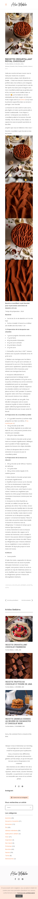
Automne (8, 818)
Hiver (7, 837)
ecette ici (23, 99)
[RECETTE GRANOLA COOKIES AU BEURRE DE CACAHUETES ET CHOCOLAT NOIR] (19, 703)
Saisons (7, 852)
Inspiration (8, 840)
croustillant (16, 585)
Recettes (8, 849)
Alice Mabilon (10, 64)
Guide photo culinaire (11, 834)
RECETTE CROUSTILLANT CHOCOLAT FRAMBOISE (16, 646)
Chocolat (8, 585)
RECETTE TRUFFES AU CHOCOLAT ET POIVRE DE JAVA (18, 683)
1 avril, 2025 (18, 650)
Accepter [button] (19, 896)
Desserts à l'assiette (11, 821)
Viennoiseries (9, 859)
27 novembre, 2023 (20, 726)
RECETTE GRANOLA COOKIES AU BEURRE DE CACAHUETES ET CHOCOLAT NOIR (18, 721)
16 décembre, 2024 (18, 64)
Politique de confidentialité (26, 893)
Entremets (8, 824)
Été (6, 827)
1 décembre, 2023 (19, 687)
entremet (23, 585)
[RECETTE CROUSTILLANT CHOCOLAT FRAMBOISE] (19, 629)
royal (7, 587)
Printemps (8, 846)
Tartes (7, 855)
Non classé (8, 843)
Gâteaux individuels (11, 830)
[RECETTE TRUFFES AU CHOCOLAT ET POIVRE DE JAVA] (19, 666)
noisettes (29, 585)
